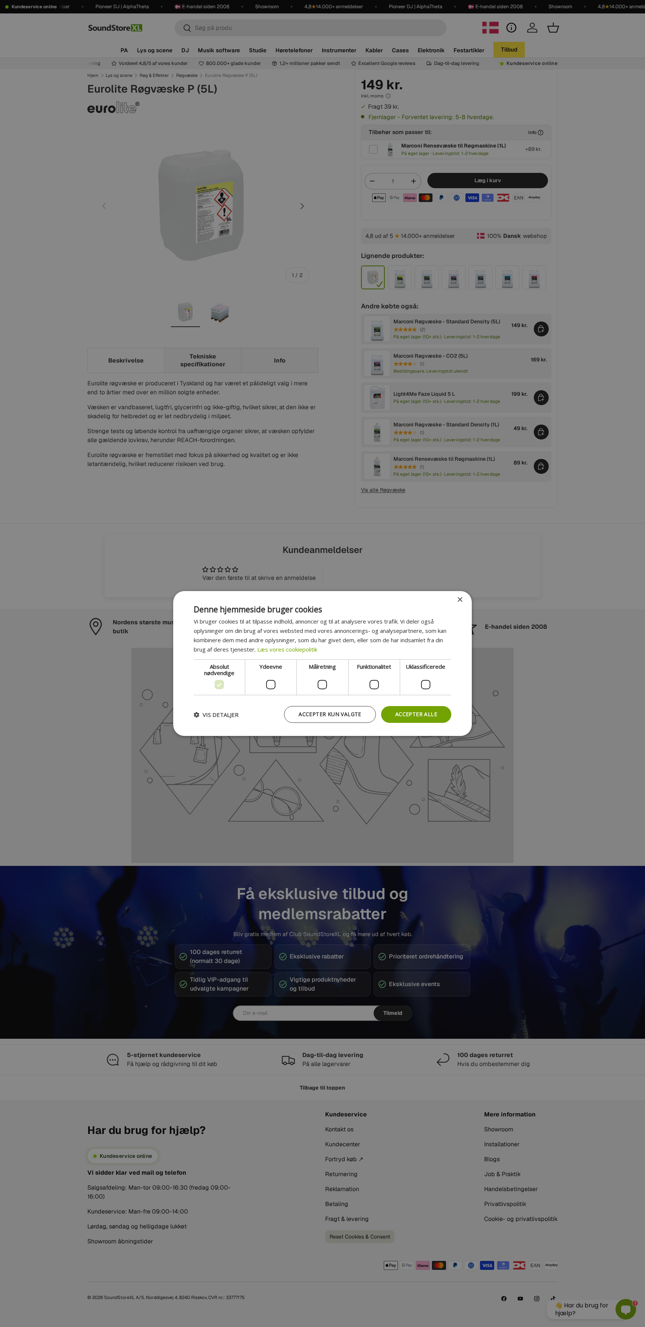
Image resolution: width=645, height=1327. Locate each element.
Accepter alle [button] (416, 714)
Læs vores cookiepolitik (287, 649)
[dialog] (322, 663)
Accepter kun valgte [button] (330, 714)
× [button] (459, 600)
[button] (216, 715)
